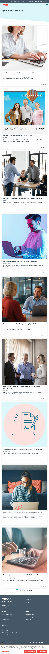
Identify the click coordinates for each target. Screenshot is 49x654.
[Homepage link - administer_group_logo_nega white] (8, 643)
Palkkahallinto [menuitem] (5, 617)
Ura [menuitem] (23, 1)
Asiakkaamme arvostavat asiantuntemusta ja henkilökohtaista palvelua (23, 73)
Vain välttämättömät (41, 651)
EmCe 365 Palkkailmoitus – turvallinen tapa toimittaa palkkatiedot (22, 512)
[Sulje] (47, 646)
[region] (24, 649)
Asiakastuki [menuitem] (31, 1)
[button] (47, 4)
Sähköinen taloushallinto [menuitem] (8, 614)
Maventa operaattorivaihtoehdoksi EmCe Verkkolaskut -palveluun (22, 574)
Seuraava (28, 590)
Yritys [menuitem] (26, 1)
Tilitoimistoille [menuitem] (28, 599)
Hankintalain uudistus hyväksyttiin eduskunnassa (17, 135)
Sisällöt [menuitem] (19, 1)
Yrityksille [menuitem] (27, 602)
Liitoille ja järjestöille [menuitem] (30, 605)
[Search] (44, 5)
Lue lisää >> (43, 84)
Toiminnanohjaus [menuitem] (6, 619)
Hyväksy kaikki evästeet (29, 651)
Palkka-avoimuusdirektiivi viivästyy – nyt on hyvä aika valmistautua (22, 198)
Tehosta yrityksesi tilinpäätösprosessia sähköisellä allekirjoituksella (22, 449)
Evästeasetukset (5, 651)
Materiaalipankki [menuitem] (29, 614)
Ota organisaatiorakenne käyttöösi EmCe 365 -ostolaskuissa (20, 261)
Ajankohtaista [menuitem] (14, 1)
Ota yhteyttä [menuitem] (28, 619)
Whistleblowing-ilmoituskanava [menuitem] (33, 617)
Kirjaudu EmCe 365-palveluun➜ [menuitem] (41, 1)
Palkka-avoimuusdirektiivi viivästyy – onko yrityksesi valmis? (20, 324)
